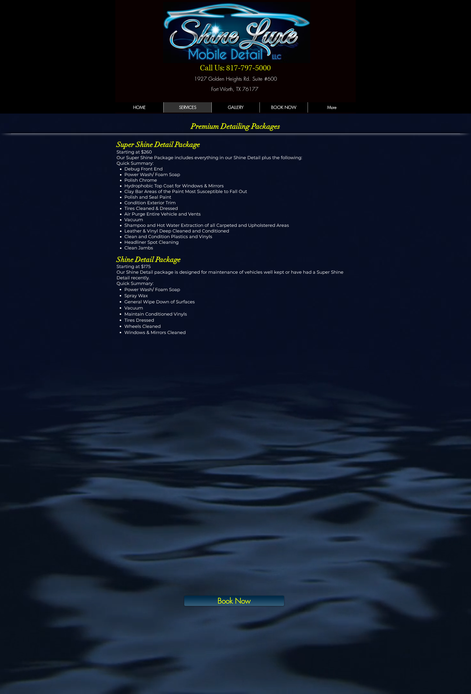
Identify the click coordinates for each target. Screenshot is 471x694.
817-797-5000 (248, 68)
